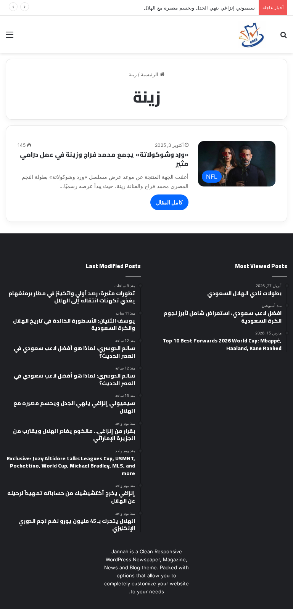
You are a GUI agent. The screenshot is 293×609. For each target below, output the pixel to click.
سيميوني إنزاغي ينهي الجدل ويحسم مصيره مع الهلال (199, 8)
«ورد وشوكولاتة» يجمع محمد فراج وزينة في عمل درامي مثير (104, 159)
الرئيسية (150, 74)
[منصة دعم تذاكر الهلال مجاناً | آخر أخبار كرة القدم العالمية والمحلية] (252, 34)
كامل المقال (169, 202)
